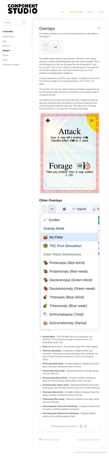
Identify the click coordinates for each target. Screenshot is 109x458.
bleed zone (94, 78)
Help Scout (102, 452)
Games (5, 55)
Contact (101, 12)
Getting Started (8, 36)
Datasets (6, 46)
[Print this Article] (99, 28)
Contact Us (56, 439)
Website (91, 12)
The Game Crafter (81, 452)
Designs (6, 50)
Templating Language (11, 64)
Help (4, 41)
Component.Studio (76, 12)
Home (62, 12)
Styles (5, 59)
